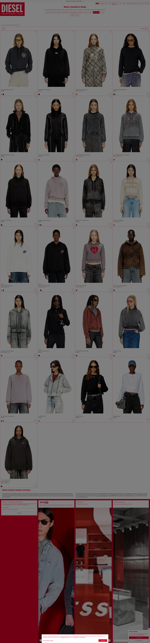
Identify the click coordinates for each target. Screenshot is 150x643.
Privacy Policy (76, 637)
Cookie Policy (82, 637)
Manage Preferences (65, 637)
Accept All (103, 640)
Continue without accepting (48, 640)
